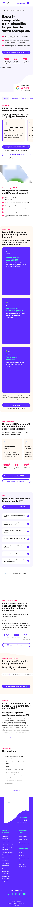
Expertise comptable (15, 10)
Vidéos (21, 859)
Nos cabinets (23, 840)
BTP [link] (24, 10)
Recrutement (23, 843)
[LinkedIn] (20, 897)
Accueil (4, 10)
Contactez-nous (24, 847)
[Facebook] (12, 897)
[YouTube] (24, 897)
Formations (5, 864)
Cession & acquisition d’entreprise (6, 875)
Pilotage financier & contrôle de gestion (7, 858)
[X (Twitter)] (8, 897)
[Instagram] (16, 897)
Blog (20, 856)
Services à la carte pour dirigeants (6, 882)
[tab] (7, 678)
